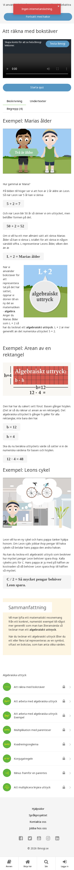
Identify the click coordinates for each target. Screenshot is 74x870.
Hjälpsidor (38, 809)
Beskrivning (14, 101)
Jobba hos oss (38, 828)
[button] (58, 6)
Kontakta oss (38, 822)
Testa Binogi (57, 43)
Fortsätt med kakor (38, 16)
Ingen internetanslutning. (37, 9)
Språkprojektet (38, 815)
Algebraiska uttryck (14, 675)
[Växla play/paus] (8, 72)
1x (34, 72)
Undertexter (38, 101)
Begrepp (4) (15, 109)
